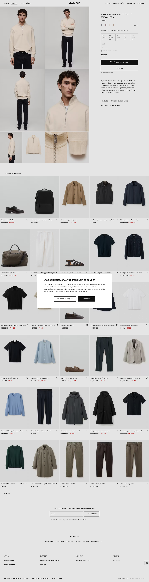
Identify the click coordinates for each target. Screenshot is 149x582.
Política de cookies (81, 291)
